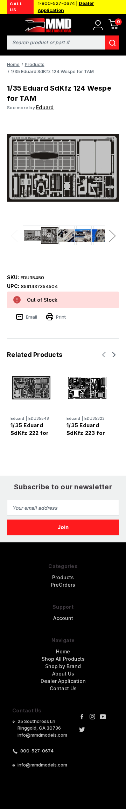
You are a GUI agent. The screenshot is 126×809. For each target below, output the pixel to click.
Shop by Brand (63, 666)
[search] (112, 42)
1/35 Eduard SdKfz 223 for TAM (85, 433)
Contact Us (63, 688)
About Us (63, 674)
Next (112, 235)
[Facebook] (82, 716)
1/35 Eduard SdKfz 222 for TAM (29, 433)
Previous (14, 235)
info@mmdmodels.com (42, 765)
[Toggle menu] (9, 23)
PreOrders (63, 585)
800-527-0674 (37, 750)
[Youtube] (103, 716)
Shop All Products (63, 659)
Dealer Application (63, 681)
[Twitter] (82, 729)
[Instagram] (92, 716)
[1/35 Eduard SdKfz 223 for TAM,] (87, 387)
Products (63, 577)
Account (63, 618)
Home (63, 651)
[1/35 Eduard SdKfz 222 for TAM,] (31, 387)
